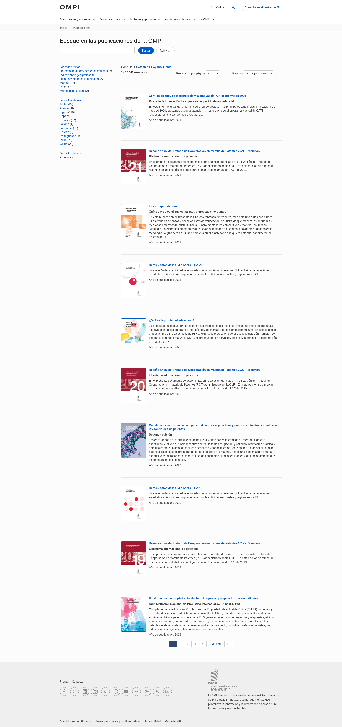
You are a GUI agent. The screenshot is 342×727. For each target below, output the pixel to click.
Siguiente (215, 644)
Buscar (146, 50)
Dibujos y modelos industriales (79, 78)
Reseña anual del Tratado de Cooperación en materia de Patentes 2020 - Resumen (204, 369)
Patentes (142, 67)
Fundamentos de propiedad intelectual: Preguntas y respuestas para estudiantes (203, 598)
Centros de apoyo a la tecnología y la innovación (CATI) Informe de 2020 (197, 95)
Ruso (63, 140)
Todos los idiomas (71, 100)
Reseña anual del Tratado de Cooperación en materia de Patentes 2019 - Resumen (204, 543)
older (168, 67)
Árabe (64, 104)
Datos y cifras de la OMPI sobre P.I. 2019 (176, 487)
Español (156, 67)
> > (229, 644)
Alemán (65, 108)
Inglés (64, 112)
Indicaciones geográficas (75, 75)
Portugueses (68, 136)
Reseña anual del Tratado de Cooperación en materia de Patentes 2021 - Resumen (204, 150)
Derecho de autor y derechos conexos (84, 70)
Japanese (66, 128)
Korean (64, 132)
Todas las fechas (70, 153)
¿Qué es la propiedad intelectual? (171, 320)
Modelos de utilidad (72, 90)
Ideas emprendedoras (163, 206)
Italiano (64, 124)
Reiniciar (165, 50)
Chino (64, 144)
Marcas (64, 82)
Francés (65, 120)
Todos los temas (70, 67)
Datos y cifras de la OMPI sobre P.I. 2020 (176, 265)
